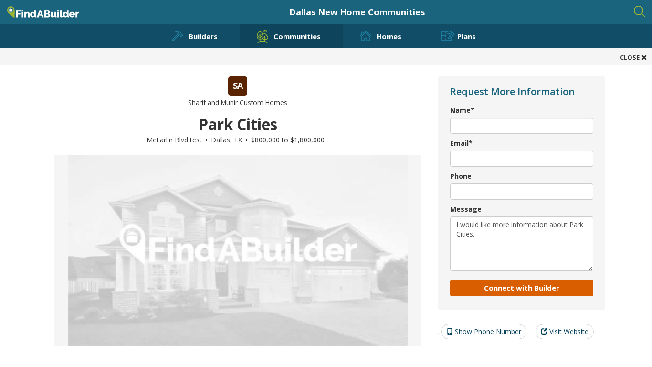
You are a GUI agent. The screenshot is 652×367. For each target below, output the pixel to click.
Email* (461, 143)
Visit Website (568, 331)
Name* (462, 110)
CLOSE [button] (630, 57)
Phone (461, 176)
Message (466, 209)
